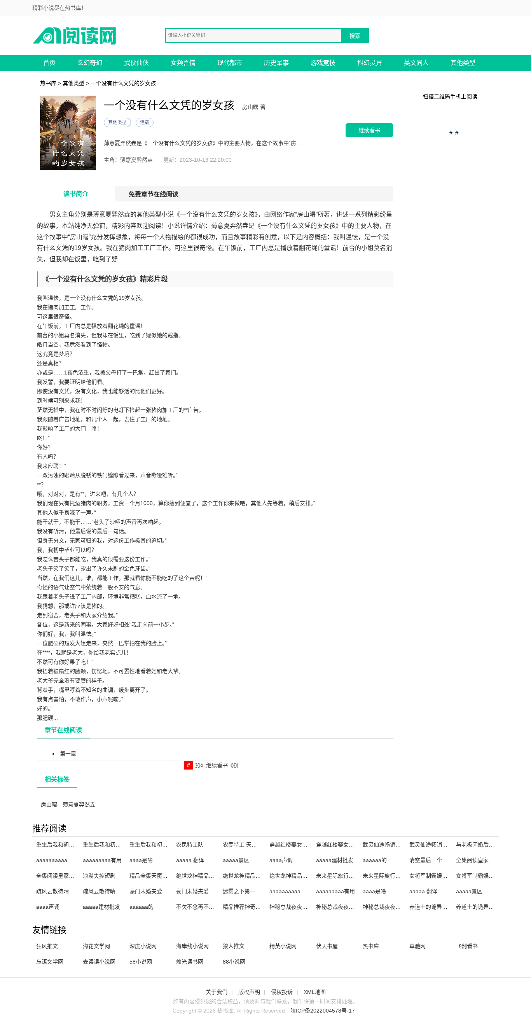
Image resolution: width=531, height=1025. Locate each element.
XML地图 (315, 992)
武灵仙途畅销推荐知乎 (390, 844)
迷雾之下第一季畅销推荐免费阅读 (263, 891)
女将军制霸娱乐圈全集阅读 (488, 876)
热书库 (48, 83)
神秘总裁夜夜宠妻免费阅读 (348, 907)
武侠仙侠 (136, 62)
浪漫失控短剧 (99, 876)
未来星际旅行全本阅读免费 (348, 876)
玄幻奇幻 (89, 62)
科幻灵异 (369, 62)
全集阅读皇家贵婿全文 (483, 860)
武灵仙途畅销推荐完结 (436, 844)
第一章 (68, 753)
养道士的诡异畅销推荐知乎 (442, 907)
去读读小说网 (99, 962)
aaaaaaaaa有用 (102, 860)
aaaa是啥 (141, 860)
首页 (49, 62)
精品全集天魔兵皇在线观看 (162, 876)
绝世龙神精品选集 (198, 876)
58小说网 (140, 962)
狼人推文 (234, 946)
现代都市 (229, 62)
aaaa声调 (281, 860)
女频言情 (183, 62)
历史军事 (276, 62)
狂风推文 (47, 946)
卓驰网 (417, 946)
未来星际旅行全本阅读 (390, 876)
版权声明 (249, 992)
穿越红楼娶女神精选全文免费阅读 (357, 844)
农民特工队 (189, 844)
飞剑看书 (467, 946)
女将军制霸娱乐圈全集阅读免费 (447, 876)
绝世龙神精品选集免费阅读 (255, 876)
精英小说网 (283, 946)
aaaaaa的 (375, 860)
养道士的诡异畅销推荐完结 (488, 907)
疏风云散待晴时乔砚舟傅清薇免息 (77, 891)
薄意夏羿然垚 (79, 804)
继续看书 (369, 130)
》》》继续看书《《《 (217, 765)
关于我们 (216, 992)
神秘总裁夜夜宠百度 (293, 907)
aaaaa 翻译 (190, 860)
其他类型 (463, 62)
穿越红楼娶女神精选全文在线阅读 (310, 844)
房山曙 (49, 804)
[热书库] (75, 35)
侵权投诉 (282, 992)
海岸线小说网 (192, 946)
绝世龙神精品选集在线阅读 (302, 876)
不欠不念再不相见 (198, 907)
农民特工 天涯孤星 (245, 844)
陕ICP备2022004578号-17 (322, 1011)
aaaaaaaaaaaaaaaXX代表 (68, 860)
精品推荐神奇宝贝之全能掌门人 (261, 907)
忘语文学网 (49, 962)
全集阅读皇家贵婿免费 (63, 876)
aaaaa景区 (236, 860)
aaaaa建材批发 (334, 860)
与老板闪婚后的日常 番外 (486, 844)
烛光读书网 (189, 962)
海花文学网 (96, 946)
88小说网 (234, 962)
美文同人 (416, 62)
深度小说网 (143, 946)
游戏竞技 (323, 62)
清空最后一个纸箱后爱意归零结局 (450, 860)
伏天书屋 (327, 946)
